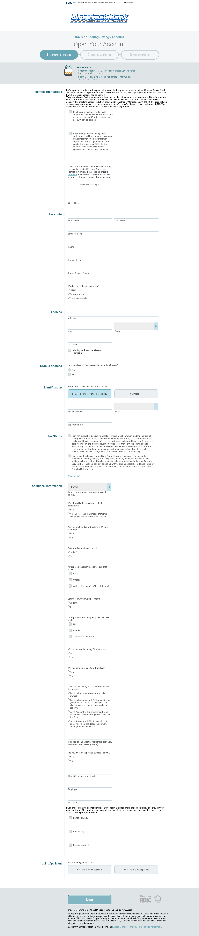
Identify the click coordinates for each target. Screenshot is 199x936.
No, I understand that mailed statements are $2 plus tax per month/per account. (90, 515)
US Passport (136, 394)
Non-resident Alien (79, 298)
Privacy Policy (91, 79)
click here (72, 174)
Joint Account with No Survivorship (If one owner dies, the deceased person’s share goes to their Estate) (89, 724)
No (73, 370)
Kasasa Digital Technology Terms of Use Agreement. (137, 927)
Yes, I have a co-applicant (136, 869)
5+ (71, 556)
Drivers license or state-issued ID (89, 394)
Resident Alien (77, 294)
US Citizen (75, 290)
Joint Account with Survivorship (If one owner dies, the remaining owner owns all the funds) (90, 715)
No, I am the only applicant (90, 869)
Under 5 (73, 552)
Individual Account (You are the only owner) (87, 694)
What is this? (74, 476)
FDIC (145, 898)
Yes (74, 374)
